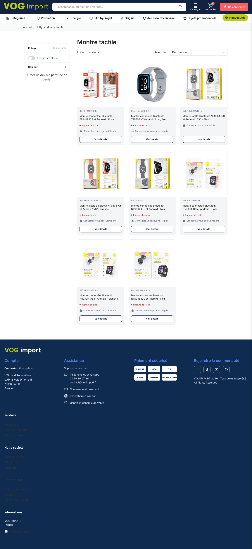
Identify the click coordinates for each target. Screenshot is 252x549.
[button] (17, 18)
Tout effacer (59, 48)
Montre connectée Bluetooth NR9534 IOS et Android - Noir (148, 207)
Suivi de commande (16, 489)
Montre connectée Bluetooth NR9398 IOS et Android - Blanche (99, 297)
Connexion (10, 494)
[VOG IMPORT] (26, 6)
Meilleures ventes (14, 435)
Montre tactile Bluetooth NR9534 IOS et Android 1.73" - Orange (101, 207)
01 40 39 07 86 (79, 378)
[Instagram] (197, 369)
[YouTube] (216, 369)
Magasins (10, 467)
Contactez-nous (14, 456)
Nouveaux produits (15, 429)
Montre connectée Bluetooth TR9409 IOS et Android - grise (148, 117)
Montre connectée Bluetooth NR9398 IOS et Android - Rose (200, 207)
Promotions (11, 424)
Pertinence (179, 52)
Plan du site (11, 462)
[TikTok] (206, 369)
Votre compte (14, 480)
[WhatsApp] (226, 369)
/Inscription (18, 368)
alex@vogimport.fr (20, 531)
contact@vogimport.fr (83, 382)
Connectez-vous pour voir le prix (99, 131)
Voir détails (100, 139)
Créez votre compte (16, 499)
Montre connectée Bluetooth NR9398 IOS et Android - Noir (148, 297)
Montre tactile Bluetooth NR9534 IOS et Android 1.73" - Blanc (204, 117)
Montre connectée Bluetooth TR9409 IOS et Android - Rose (97, 117)
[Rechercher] (180, 7)
